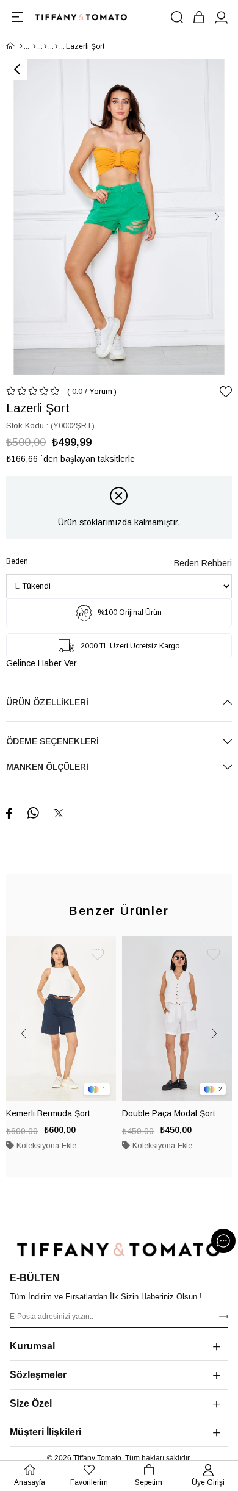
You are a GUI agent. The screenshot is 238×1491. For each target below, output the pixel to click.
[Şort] (56, 46)
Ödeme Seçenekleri (52, 741)
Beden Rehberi (203, 563)
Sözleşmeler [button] (38, 1375)
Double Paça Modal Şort (168, 1113)
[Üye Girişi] (221, 17)
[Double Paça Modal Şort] (177, 1018)
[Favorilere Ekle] (226, 392)
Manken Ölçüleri (47, 767)
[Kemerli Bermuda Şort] (61, 1018)
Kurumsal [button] (32, 1346)
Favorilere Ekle (98, 955)
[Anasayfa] (21, 46)
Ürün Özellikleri (47, 702)
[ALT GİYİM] (45, 46)
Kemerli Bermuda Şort (48, 1113)
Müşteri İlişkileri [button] (45, 1432)
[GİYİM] (34, 46)
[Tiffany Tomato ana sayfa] (119, 1249)
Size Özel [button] (31, 1403)
